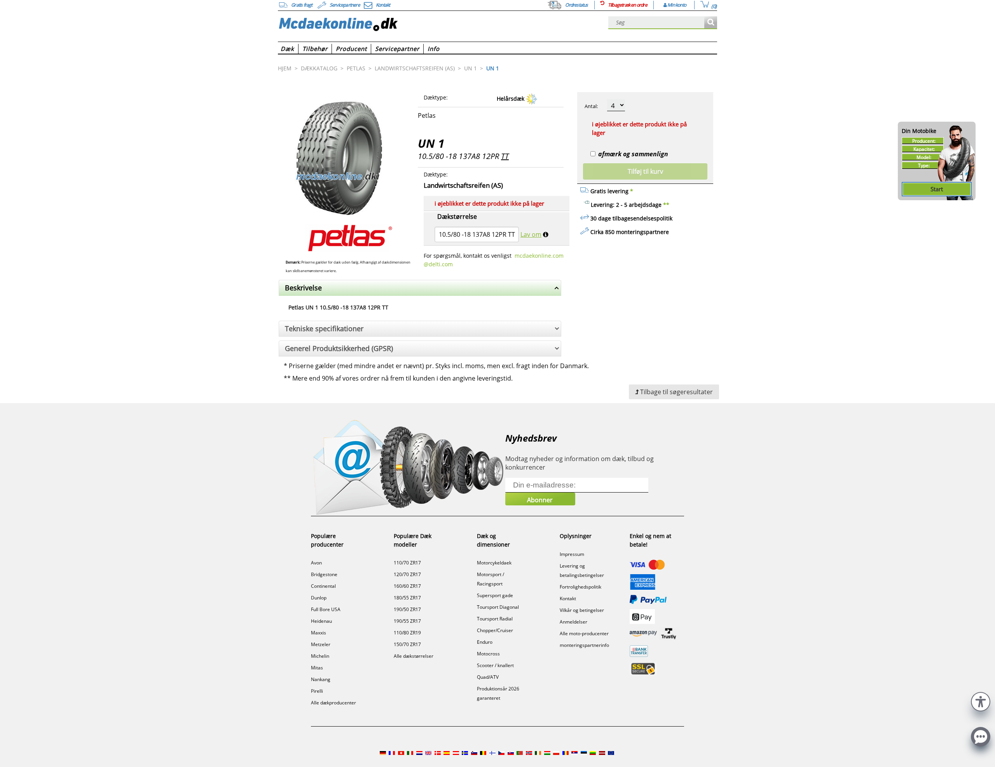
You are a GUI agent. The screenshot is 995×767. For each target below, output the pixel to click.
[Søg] (710, 22)
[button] (980, 700)
